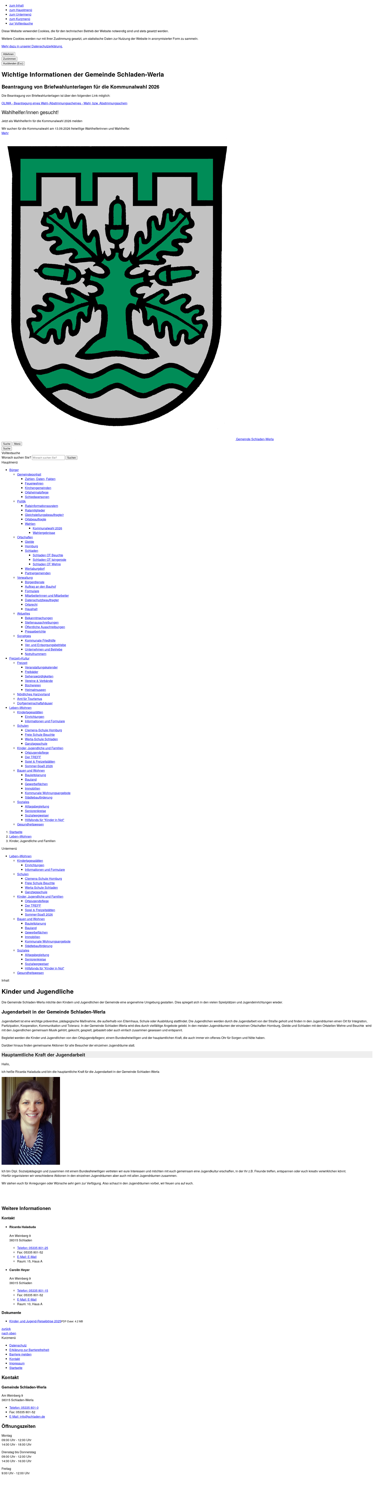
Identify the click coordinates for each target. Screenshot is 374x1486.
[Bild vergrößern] (31, 1121)
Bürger (14, 470)
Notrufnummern (35, 654)
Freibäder (31, 671)
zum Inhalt (16, 5)
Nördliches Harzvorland (33, 694)
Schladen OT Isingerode (49, 559)
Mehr (5, 133)
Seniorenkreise (35, 811)
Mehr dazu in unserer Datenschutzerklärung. (32, 46)
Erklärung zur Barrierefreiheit (29, 1350)
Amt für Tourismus (29, 698)
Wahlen (30, 523)
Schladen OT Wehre (47, 564)
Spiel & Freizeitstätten (40, 761)
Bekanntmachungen (39, 618)
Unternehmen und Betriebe (43, 649)
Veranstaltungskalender (41, 667)
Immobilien (32, 788)
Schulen (23, 725)
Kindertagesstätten (30, 712)
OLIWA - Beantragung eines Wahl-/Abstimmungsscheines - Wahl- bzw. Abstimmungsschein (64, 103)
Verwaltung (25, 577)
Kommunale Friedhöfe (40, 640)
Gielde (29, 541)
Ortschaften (25, 537)
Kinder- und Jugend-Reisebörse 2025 (35, 1321)
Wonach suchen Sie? (16, 457)
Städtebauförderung (38, 797)
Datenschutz (18, 1345)
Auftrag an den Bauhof (40, 586)
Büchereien (33, 685)
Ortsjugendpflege (37, 752)
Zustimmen (9, 58)
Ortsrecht (31, 604)
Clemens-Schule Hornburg (43, 730)
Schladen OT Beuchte (48, 555)
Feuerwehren (34, 483)
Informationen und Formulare (45, 721)
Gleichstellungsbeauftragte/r (44, 514)
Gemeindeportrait (29, 474)
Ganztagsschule (36, 743)
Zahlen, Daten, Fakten (40, 479)
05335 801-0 (24, 1407)
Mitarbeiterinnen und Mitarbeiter (47, 595)
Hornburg (31, 546)
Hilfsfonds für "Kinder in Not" (44, 820)
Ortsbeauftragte (35, 519)
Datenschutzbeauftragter (42, 600)
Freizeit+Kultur (19, 658)
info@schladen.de (27, 1416)
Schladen (31, 550)
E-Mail (27, 1256)
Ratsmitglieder (35, 510)
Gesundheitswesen (30, 824)
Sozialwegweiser (37, 815)
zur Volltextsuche (21, 23)
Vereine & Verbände (39, 680)
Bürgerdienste (34, 582)
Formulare (32, 591)
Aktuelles (23, 613)
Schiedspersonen (37, 496)
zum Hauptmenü (20, 10)
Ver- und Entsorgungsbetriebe (45, 645)
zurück (6, 1328)
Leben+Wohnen (20, 707)
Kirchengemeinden (38, 488)
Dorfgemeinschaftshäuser (35, 703)
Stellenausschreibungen (42, 622)
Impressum (17, 1363)
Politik (21, 501)
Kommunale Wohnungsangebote (48, 793)
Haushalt (31, 609)
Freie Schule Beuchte (40, 734)
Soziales (23, 802)
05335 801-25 (32, 1247)
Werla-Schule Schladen (41, 739)
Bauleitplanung (35, 775)
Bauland (31, 779)
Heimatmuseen (35, 689)
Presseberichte (35, 631)
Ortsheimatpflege (37, 492)
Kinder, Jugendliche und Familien (40, 748)
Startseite (15, 832)
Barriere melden (20, 1354)
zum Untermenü (20, 14)
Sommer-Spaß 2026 (39, 766)
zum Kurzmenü (19, 19)
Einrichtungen (34, 716)
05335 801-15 (32, 1290)
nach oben (9, 1333)
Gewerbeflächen (36, 784)
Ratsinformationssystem (41, 505)
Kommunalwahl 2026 (47, 528)
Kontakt (14, 1358)
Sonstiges (24, 636)
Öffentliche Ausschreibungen (45, 627)
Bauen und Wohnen (31, 770)
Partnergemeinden (38, 573)
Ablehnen (8, 54)
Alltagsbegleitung (37, 806)
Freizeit (22, 662)
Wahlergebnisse (44, 532)
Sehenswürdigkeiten (39, 676)
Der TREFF (33, 757)
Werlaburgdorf (35, 568)
